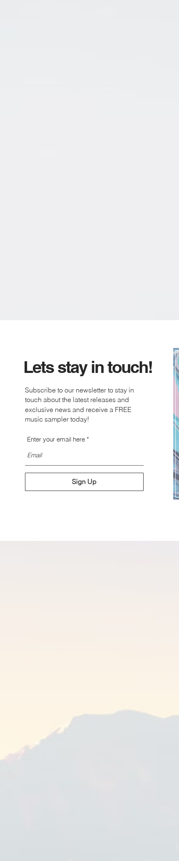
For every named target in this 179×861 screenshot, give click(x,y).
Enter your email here (56, 439)
